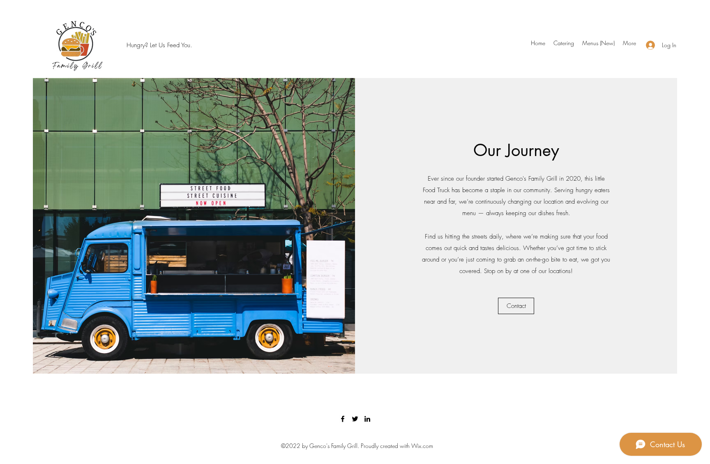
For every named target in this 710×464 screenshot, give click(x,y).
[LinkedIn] (367, 419)
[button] (516, 306)
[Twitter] (355, 419)
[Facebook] (343, 419)
